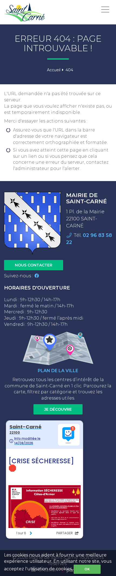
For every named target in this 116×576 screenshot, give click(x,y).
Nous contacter (33, 265)
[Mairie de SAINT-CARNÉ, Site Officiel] (25, 12)
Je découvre (58, 409)
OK (87, 569)
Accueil (53, 69)
